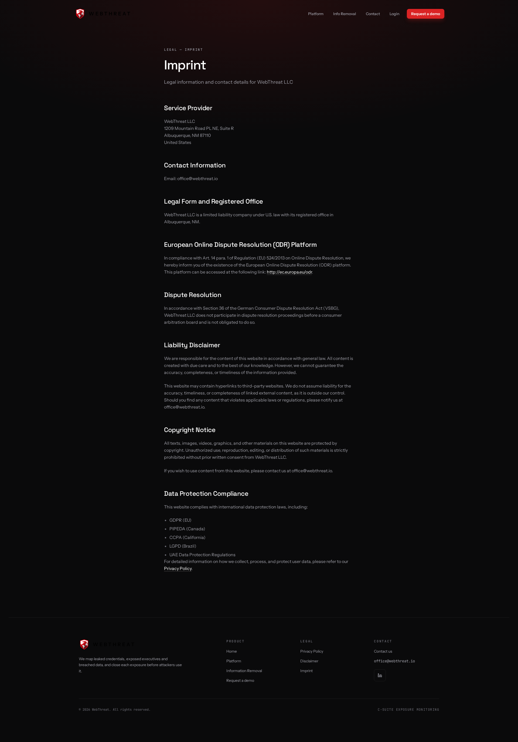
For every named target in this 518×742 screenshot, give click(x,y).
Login (394, 13)
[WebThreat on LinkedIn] (380, 675)
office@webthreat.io (394, 661)
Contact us (383, 651)
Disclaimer (309, 661)
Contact (373, 13)
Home (231, 651)
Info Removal (344, 13)
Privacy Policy (178, 568)
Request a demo (425, 13)
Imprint (306, 670)
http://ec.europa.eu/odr (289, 272)
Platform (315, 13)
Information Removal (244, 670)
